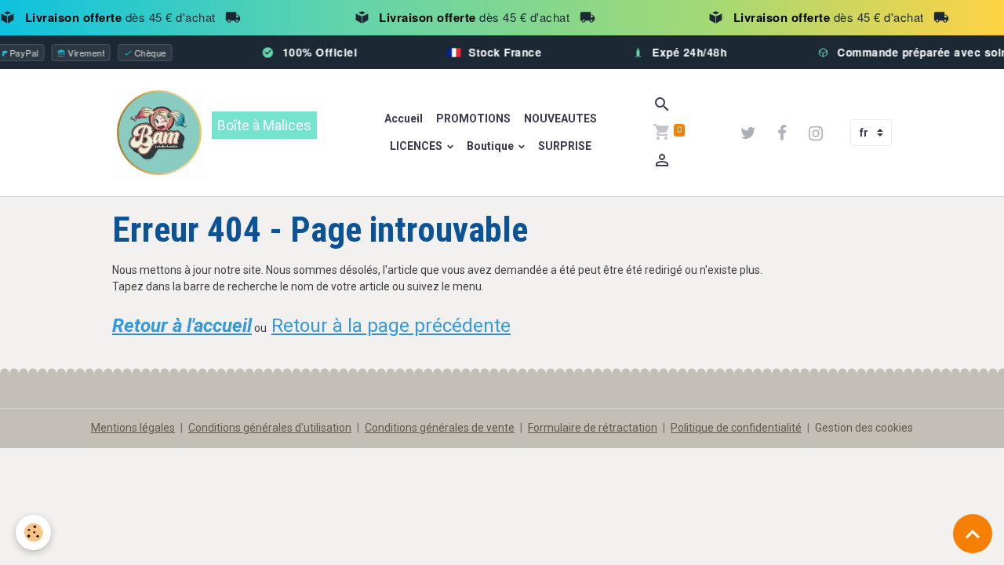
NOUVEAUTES (559, 118)
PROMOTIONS (472, 118)
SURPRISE (564, 146)
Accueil (403, 118)
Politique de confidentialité (736, 427)
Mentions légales (133, 427)
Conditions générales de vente (440, 427)
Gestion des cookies (864, 427)
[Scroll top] (972, 533)
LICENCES (417, 146)
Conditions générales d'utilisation (269, 427)
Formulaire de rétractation (592, 427)
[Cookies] (33, 532)
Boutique (491, 146)
